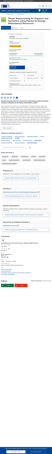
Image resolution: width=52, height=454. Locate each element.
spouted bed (5, 156)
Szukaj (46, 5)
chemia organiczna (27, 140)
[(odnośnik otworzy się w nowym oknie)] (5, 5)
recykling (17, 138)
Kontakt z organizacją (8, 269)
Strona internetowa (7, 271)
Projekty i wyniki (10, 14)
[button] (43, 5)
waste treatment (26, 160)
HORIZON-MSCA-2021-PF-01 (10, 225)
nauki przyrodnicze (5, 140)
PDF (22, 285)
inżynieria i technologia (6, 136)
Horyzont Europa (20, 14)
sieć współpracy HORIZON (9, 274)
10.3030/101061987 (13, 42)
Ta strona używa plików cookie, (12, 448)
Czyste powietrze (30, 75)
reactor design (24, 156)
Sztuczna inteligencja (13, 78)
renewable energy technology (9, 163)
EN (5, 97)
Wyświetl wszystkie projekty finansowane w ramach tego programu (21, 178)
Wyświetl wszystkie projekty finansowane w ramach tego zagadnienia (21, 196)
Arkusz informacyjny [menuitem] (6, 27)
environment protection (39, 160)
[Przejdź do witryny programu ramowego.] (3, 19)
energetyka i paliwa (32, 142)
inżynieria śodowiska (20, 136)
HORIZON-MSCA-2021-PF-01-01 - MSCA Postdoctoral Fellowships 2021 (21, 192)
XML (8, 285)
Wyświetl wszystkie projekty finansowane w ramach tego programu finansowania (24, 214)
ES (7, 97)
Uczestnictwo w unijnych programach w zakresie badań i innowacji (17, 273)
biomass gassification (14, 160)
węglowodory (38, 140)
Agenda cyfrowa (12, 75)
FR (10, 97)
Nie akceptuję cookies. (36, 451)
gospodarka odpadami (32, 136)
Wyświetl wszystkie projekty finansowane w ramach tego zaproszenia (21, 229)
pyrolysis (33, 156)
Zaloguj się (39, 5)
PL (16, 97)
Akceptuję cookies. (16, 451)
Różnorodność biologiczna (15, 80)
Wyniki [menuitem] (21, 27)
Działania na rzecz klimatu (32, 78)
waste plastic (42, 156)
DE (2, 97)
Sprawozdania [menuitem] (15, 27)
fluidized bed (15, 156)
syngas (4, 160)
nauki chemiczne (17, 140)
